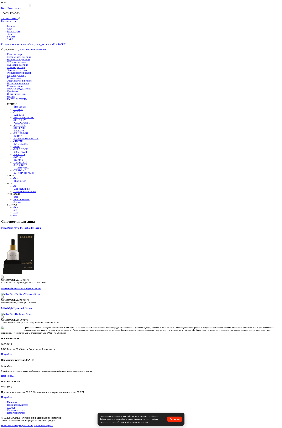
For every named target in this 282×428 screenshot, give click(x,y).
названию (41, 49)
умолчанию (24, 49)
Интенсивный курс (16, 94)
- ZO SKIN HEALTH (23, 173)
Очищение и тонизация (19, 73)
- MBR (16, 146)
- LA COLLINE (20, 144)
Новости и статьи (16, 413)
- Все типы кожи (21, 199)
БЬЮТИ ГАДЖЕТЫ (17, 99)
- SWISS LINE (20, 162)
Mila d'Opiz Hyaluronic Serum (16, 308)
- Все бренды (19, 107)
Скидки (11, 407)
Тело (9, 34)
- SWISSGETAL (21, 165)
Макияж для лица (16, 67)
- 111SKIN (18, 109)
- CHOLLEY (19, 125)
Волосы (11, 36)
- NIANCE (18, 157)
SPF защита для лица (17, 62)
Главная (5, 44)
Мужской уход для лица (19, 88)
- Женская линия (21, 189)
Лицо (9, 28)
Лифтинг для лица (16, 75)
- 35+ (15, 212)
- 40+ (15, 215)
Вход (3, 8)
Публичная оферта (43, 425)
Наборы (11, 96)
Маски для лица (15, 78)
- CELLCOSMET (21, 122)
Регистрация (14, 8)
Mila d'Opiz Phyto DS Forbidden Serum (21, 228)
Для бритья (12, 91)
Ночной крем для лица (18, 59)
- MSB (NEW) (20, 152)
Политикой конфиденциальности (134, 422)
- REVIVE (18, 159)
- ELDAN (17, 136)
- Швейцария (19, 181)
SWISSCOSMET (9, 18)
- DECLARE (19, 128)
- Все (15, 178)
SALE (10, 39)
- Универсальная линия (24, 191)
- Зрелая (17, 202)
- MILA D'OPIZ (20, 149)
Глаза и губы (13, 31)
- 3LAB (16, 112)
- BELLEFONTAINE (23, 117)
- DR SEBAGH (20, 133)
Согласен (174, 419)
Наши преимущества (17, 405)
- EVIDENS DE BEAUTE (25, 138)
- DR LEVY (19, 130)
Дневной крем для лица (19, 57)
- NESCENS (19, 154)
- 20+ (15, 210)
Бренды (11, 26)
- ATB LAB (18, 115)
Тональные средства (17, 70)
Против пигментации (18, 83)
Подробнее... (7, 354)
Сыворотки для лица (38, 44)
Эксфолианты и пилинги (19, 80)
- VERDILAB (19, 170)
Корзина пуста (8, 21)
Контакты (12, 402)
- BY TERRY (19, 120)
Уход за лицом (19, 44)
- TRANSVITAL (21, 167)
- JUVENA (18, 141)
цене (33, 49)
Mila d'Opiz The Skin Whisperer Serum (21, 288)
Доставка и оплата (16, 410)
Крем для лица (14, 54)
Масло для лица (15, 86)
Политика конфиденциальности (17, 425)
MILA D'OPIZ (59, 44)
